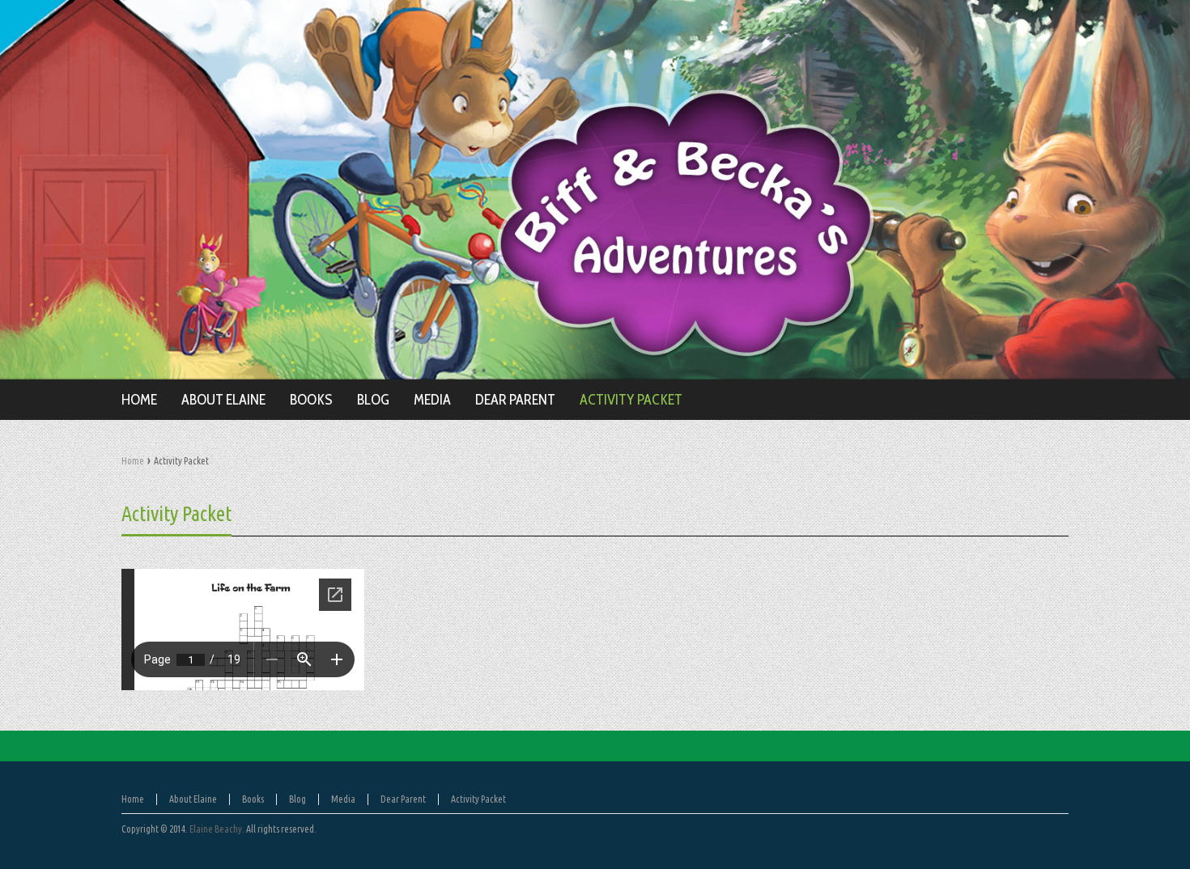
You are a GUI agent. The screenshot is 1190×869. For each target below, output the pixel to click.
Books (253, 799)
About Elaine (193, 799)
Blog (297, 799)
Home (132, 461)
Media (343, 799)
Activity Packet (176, 513)
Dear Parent (403, 799)
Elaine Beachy (215, 829)
